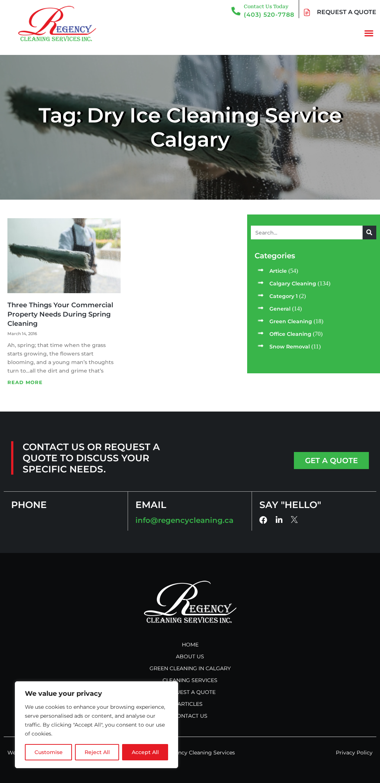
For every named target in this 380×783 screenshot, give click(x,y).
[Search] (369, 232)
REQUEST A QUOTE (346, 12)
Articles (190, 704)
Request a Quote (190, 692)
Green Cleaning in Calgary (190, 668)
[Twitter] (294, 520)
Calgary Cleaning (292, 283)
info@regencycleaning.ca (184, 520)
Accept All (145, 752)
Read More (25, 382)
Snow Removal (289, 346)
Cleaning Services (190, 680)
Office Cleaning (290, 334)
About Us (190, 656)
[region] (96, 724)
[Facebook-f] (263, 520)
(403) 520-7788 (269, 14)
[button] (369, 33)
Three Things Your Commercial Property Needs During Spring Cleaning (60, 314)
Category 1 (283, 296)
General (280, 308)
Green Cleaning (290, 321)
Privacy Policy (354, 752)
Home (190, 644)
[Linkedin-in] (279, 520)
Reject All (97, 752)
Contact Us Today (266, 6)
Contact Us (190, 715)
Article (278, 271)
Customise (49, 752)
